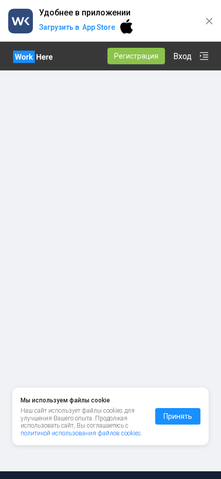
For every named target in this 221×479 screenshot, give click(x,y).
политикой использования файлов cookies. (81, 433)
